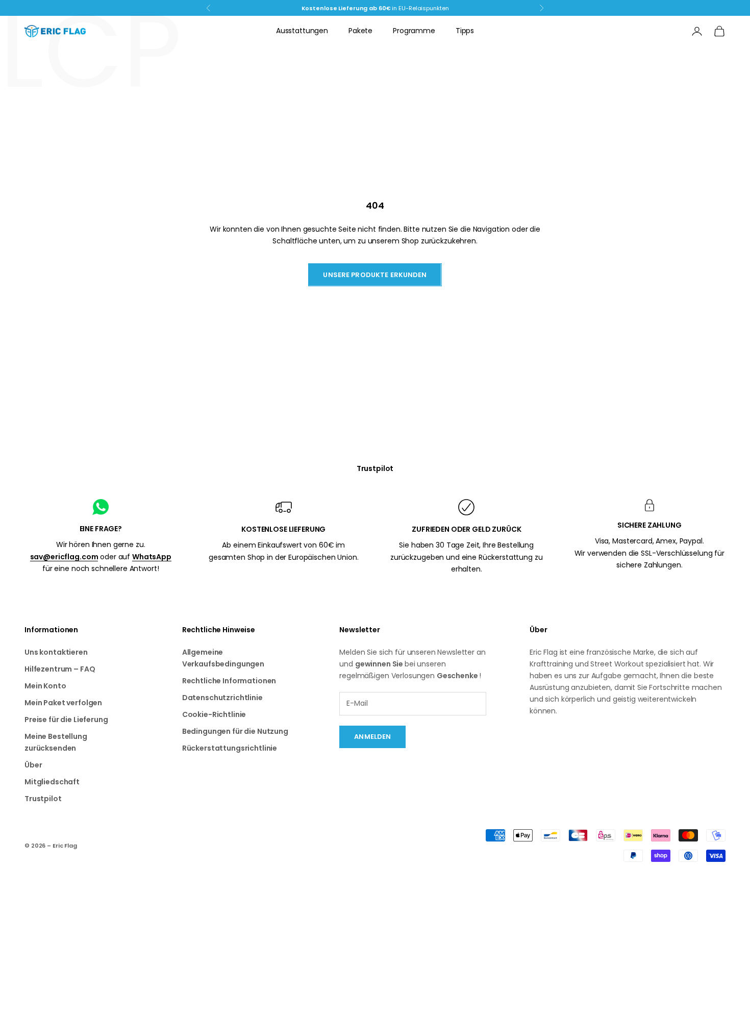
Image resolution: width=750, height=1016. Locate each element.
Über (33, 765)
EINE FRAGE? (101, 529)
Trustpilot (375, 468)
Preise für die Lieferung (66, 719)
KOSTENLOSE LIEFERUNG (283, 529)
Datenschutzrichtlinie (222, 697)
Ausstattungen (302, 31)
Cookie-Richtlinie (214, 714)
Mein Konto (45, 686)
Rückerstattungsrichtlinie (230, 748)
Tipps (465, 31)
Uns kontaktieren (56, 652)
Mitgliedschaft (52, 782)
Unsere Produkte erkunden (375, 275)
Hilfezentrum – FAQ (59, 669)
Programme (414, 31)
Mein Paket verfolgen (63, 703)
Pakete (360, 31)
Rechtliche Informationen (229, 681)
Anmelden (372, 736)
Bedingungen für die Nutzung (235, 731)
